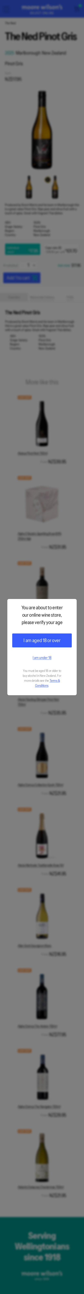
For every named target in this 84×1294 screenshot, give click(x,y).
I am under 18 (42, 657)
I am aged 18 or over (42, 640)
